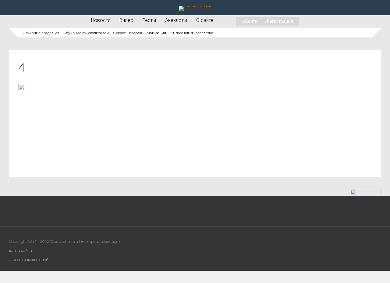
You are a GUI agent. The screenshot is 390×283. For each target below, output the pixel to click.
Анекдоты (176, 20)
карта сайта (20, 250)
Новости (100, 20)
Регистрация (280, 21)
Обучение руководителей (86, 33)
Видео (126, 20)
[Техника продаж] (195, 6)
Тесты (149, 20)
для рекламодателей (28, 259)
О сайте (204, 20)
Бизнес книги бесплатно (192, 33)
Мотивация (156, 33)
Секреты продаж (127, 33)
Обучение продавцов (41, 33)
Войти (251, 21)
